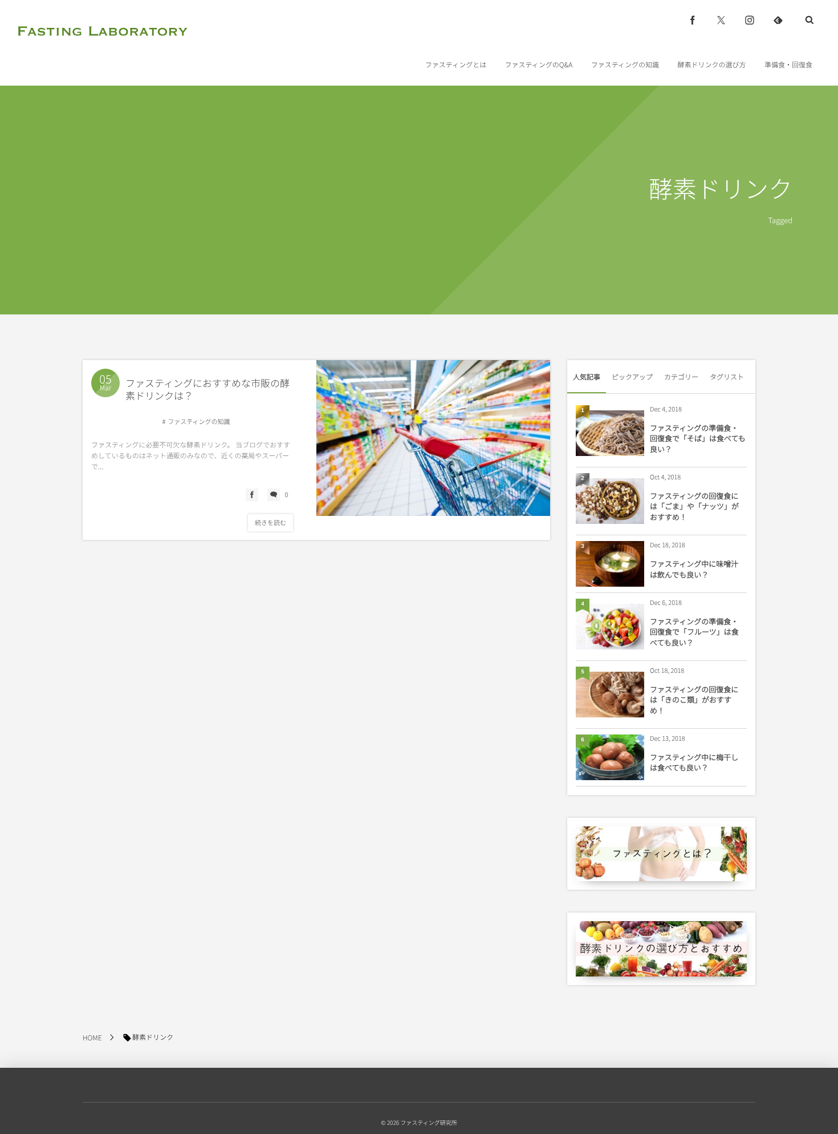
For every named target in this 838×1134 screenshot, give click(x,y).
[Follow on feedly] (778, 20)
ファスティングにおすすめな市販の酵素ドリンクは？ (207, 389)
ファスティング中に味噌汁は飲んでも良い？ (694, 568)
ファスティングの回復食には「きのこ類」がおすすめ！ (694, 699)
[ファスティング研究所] (102, 31)
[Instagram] (749, 20)
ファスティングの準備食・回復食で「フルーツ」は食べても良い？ (694, 631)
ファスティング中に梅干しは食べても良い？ (694, 762)
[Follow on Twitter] (721, 20)
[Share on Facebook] (692, 20)
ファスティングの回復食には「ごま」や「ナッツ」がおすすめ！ (694, 506)
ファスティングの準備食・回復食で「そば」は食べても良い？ (698, 438)
